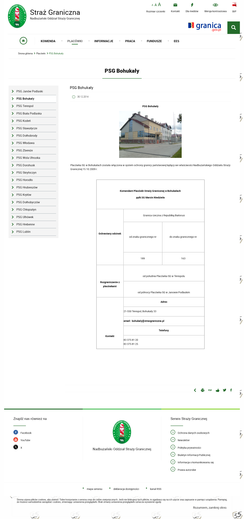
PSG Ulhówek (24, 217)
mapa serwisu (94, 489)
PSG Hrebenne (25, 224)
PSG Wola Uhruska (28, 158)
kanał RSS (155, 489)
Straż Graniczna (44, 12)
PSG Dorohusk (25, 165)
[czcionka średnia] (156, 5)
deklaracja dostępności (126, 489)
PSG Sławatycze (26, 128)
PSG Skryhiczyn (26, 172)
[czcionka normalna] (152, 5)
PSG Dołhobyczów (28, 202)
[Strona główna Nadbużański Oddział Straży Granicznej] (122, 432)
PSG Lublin (23, 232)
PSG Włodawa (25, 143)
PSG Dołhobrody (26, 136)
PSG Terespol (24, 106)
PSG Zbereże (24, 150)
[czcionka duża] (159, 4)
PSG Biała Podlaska (29, 113)
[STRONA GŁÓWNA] (23, 41)
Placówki (41, 53)
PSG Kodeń (23, 121)
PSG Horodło (24, 180)
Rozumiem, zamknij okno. (210, 507)
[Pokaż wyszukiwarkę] (233, 27)
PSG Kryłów (23, 195)
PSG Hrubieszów (27, 187)
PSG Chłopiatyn (26, 209)
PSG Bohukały (56, 53)
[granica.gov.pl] (204, 26)
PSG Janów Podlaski (29, 91)
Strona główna (25, 53)
